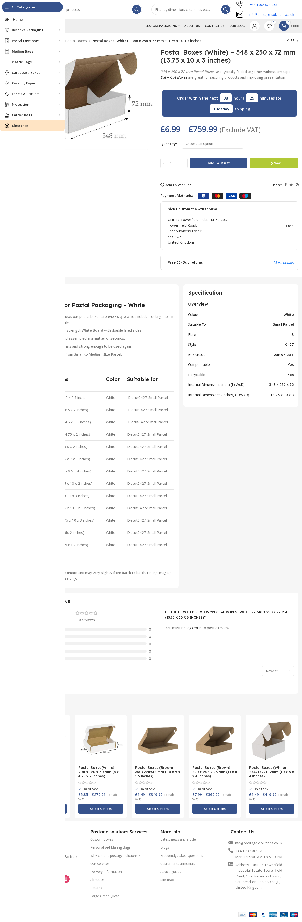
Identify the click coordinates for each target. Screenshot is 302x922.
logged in (194, 627)
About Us (97, 879)
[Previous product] (287, 41)
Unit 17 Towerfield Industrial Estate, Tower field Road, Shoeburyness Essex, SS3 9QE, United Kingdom (198, 230)
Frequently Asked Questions (181, 855)
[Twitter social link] (291, 185)
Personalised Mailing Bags (110, 847)
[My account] (254, 26)
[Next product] (297, 41)
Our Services (99, 863)
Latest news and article (178, 839)
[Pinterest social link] (297, 185)
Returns (96, 887)
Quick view (120, 725)
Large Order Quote (104, 896)
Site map (167, 879)
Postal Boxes (76, 40)
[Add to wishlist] (120, 736)
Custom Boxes (101, 839)
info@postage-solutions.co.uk (258, 843)
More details (283, 262)
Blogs (164, 847)
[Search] (136, 9)
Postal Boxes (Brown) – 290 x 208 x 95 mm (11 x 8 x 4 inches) (214, 771)
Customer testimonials (177, 863)
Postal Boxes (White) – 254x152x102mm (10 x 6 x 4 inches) (271, 771)
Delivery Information (106, 871)
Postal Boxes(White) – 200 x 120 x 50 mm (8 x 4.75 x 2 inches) (98, 771)
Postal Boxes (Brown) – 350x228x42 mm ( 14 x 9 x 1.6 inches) (157, 771)
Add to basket (219, 163)
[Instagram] (66, 879)
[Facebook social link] (285, 185)
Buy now (274, 163)
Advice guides (170, 871)
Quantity (168, 143)
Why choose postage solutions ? (115, 855)
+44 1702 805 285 (263, 4)
